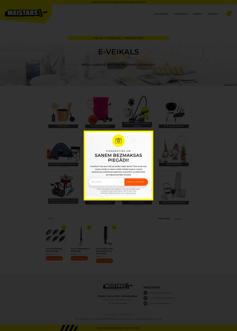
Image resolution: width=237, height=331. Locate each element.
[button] (133, 139)
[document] (118, 165)
